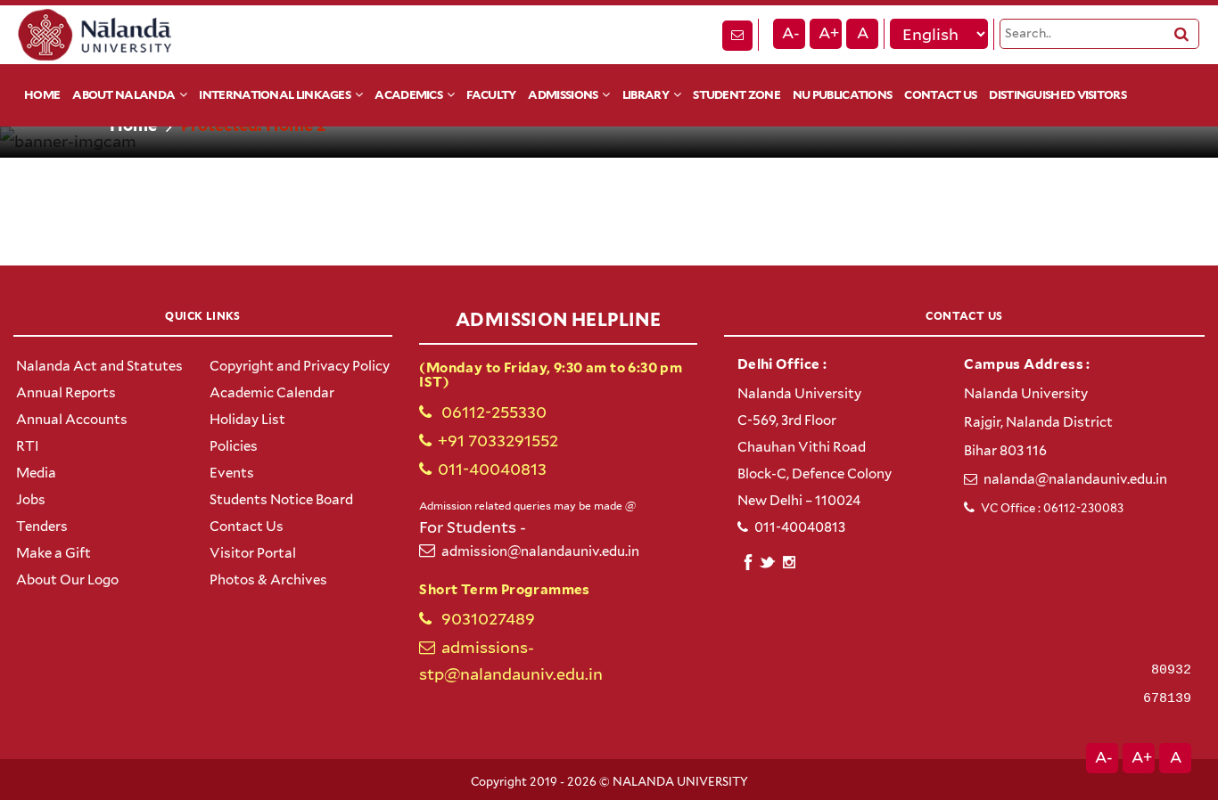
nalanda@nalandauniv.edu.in (1075, 479)
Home (42, 95)
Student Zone (736, 95)
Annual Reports (66, 393)
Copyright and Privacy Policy (300, 366)
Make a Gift (53, 553)
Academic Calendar (272, 393)
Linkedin (768, 560)
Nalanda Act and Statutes (99, 366)
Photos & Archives (268, 580)
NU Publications (843, 95)
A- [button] (791, 33)
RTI (27, 446)
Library (645, 95)
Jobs (30, 500)
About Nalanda (123, 95)
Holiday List (247, 420)
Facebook (747, 560)
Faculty (490, 95)
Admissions (562, 95)
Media (36, 473)
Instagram (788, 562)
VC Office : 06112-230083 (1052, 508)
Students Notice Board (281, 500)
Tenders (42, 526)
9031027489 (486, 618)
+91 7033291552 (498, 440)
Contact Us (940, 95)
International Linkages (274, 95)
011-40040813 (492, 469)
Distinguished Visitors (1057, 95)
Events (232, 473)
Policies (234, 446)
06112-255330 (492, 412)
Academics (408, 95)
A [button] (862, 33)
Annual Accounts (72, 420)
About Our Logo (67, 580)
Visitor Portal (253, 553)
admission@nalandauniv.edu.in (540, 551)
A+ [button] (829, 33)
